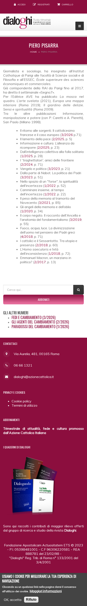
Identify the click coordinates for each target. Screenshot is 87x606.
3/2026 (67, 135)
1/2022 (50, 185)
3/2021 (44, 202)
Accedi (22, 4)
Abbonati (43, 299)
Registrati (44, 4)
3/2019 (76, 219)
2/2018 (42, 245)
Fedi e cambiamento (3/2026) (34, 317)
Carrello (67, 4)
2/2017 (40, 262)
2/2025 (58, 139)
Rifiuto (31, 599)
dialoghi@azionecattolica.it (34, 377)
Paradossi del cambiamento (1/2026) (40, 326)
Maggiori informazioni (46, 591)
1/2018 (54, 253)
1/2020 (27, 211)
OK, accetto (13, 600)
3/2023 (54, 169)
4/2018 (27, 236)
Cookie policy (21, 401)
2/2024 (27, 164)
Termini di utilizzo (24, 405)
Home (33, 51)
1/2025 (27, 156)
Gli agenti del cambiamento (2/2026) (40, 322)
